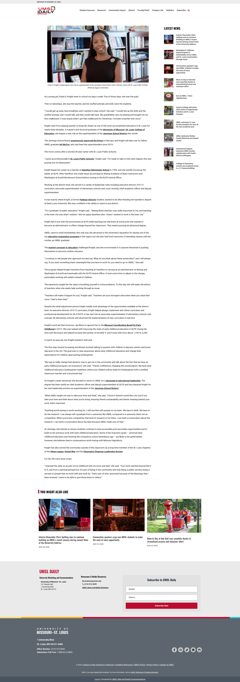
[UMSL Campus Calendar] (199, 649)
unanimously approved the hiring (87, 140)
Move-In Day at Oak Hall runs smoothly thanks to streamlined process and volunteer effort (186, 83)
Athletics (170, 10)
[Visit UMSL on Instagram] (180, 649)
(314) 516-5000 (58, 649)
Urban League (57, 451)
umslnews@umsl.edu (92, 581)
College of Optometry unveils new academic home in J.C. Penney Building (187, 166)
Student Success (87, 10)
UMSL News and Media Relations (95, 588)
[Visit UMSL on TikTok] (186, 649)
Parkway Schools (88, 199)
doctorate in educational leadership (123, 380)
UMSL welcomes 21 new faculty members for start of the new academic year (187, 124)
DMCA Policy (139, 665)
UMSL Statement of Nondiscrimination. (144, 672)
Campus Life (157, 10)
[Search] (189, 10)
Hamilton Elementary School (96, 170)
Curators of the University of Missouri (98, 665)
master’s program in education (63, 247)
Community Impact (117, 10)
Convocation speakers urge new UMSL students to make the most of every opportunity (187, 69)
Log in (97, 679)
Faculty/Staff (143, 10)
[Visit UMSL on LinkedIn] (193, 649)
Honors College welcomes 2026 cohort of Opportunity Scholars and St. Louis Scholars (187, 110)
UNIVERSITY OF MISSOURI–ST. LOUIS (49, 2)
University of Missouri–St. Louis (118, 129)
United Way (70, 451)
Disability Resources (124, 665)
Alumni (131, 10)
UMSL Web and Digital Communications (128, 679)
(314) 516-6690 (90, 584)
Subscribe (181, 10)
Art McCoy (65, 144)
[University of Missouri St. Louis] (52, 633)
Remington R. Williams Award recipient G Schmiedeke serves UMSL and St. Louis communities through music (186, 54)
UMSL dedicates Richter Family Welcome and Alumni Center (187, 138)
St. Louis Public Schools (82, 159)
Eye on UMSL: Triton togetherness (184, 97)
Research (101, 10)
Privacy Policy (152, 665)
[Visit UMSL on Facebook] (174, 649)
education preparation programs (64, 236)
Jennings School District (115, 133)
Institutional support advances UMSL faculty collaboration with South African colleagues (186, 152)
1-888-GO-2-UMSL (65, 652)
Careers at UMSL (167, 665)
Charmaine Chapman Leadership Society (103, 451)
